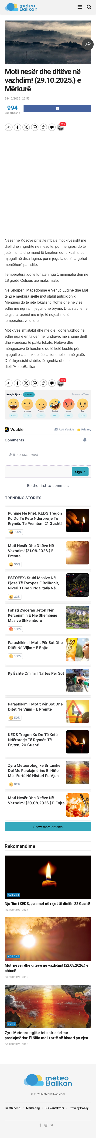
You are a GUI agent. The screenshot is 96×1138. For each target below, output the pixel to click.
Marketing (33, 1108)
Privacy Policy (79, 1108)
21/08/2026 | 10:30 (17, 1044)
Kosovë (13, 894)
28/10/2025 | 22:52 (17, 98)
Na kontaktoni (54, 1108)
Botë (11, 1023)
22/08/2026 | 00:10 (17, 977)
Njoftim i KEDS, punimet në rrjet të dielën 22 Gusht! (47, 903)
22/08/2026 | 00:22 (17, 910)
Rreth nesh (12, 1108)
